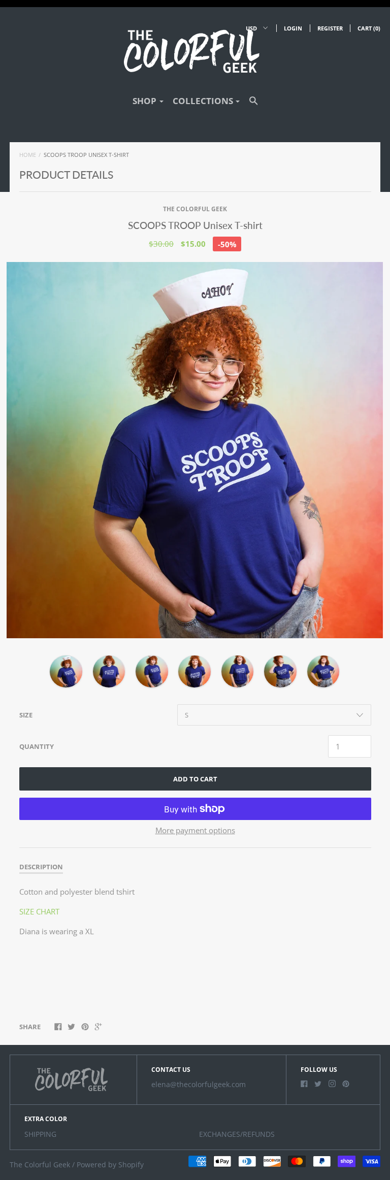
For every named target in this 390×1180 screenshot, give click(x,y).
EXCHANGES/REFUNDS (237, 1134)
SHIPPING (40, 1134)
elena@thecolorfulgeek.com (198, 1084)
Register (330, 28)
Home (27, 154)
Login (293, 28)
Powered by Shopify (110, 1164)
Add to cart (195, 778)
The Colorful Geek (195, 209)
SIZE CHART (39, 911)
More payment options (195, 830)
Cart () (369, 28)
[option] (195, 450)
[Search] (253, 105)
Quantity (36, 746)
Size (25, 714)
